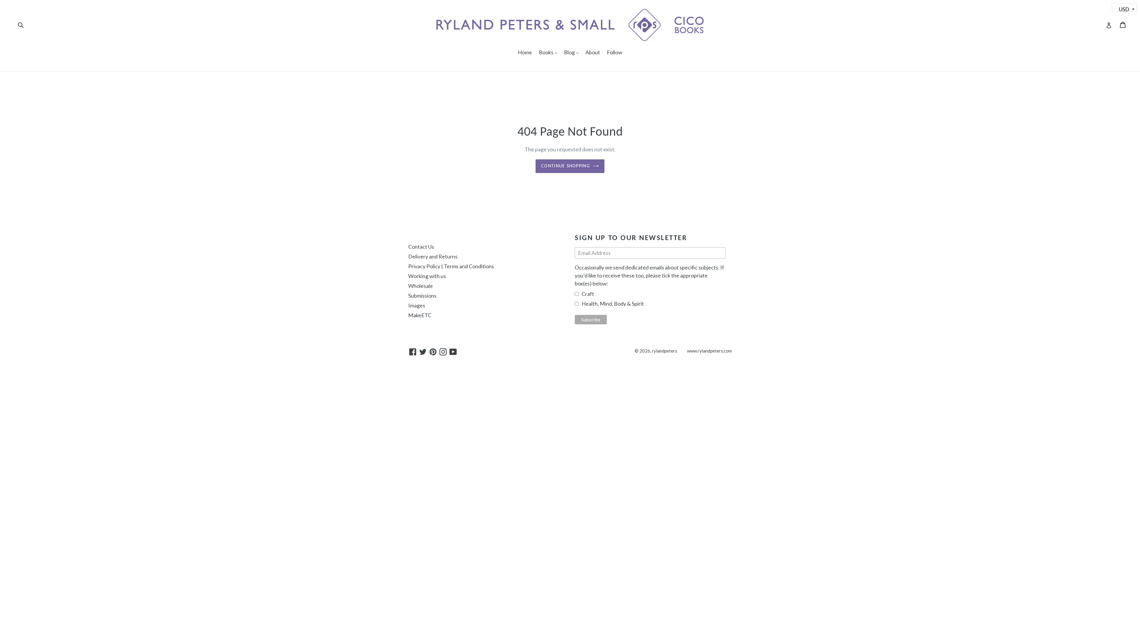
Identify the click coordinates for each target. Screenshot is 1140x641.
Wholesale (420, 286)
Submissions (422, 295)
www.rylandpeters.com (709, 350)
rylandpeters (664, 350)
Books (549, 52)
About (592, 52)
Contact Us (421, 246)
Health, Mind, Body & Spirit (613, 303)
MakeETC (419, 315)
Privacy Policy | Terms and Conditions (451, 266)
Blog (573, 52)
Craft (588, 294)
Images (416, 305)
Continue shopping (565, 166)
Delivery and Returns (432, 256)
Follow (614, 52)
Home (525, 52)
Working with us (427, 276)
